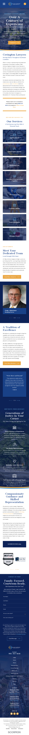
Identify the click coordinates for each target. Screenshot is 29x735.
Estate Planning (14, 668)
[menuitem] (8, 728)
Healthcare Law (14, 673)
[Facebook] (14, 713)
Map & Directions (14, 693)
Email (4, 609)
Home (14, 660)
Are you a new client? (8, 613)
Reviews (14, 678)
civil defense (15, 83)
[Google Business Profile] (11, 713)
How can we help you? (8, 617)
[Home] (14, 4)
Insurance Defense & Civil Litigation (14, 676)
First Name (5, 596)
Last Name (5, 600)
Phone (4, 605)
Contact (14, 681)
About (14, 662)
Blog (14, 684)
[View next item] (18, 318)
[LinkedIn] (17, 713)
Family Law (14, 670)
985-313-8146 (14, 654)
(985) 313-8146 (14, 544)
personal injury (6, 83)
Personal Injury (14, 665)
